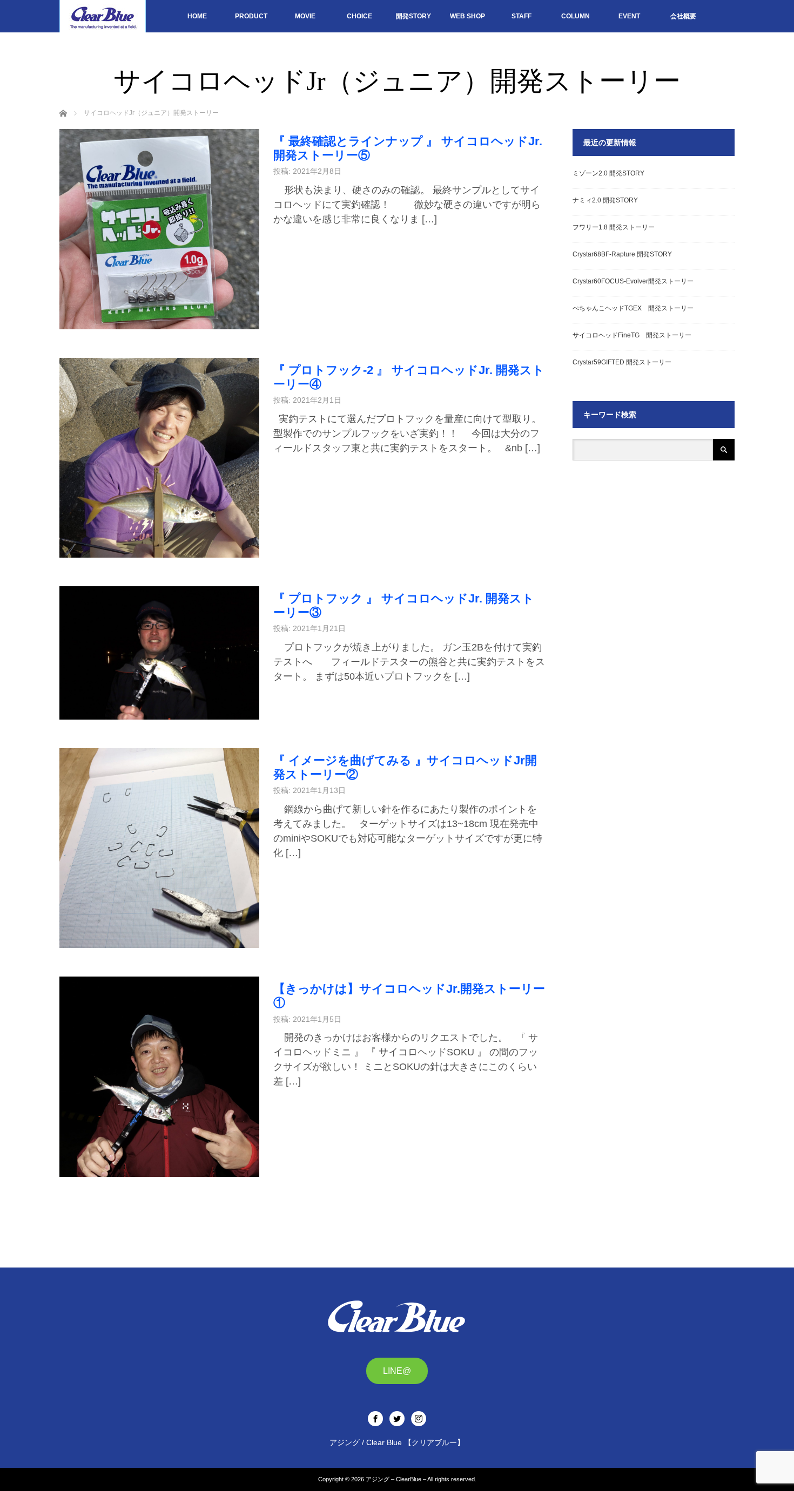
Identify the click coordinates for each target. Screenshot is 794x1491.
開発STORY (413, 16)
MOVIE (305, 16)
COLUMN (575, 16)
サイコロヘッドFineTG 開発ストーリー (632, 335)
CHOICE (359, 16)
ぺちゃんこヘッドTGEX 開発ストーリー (633, 308)
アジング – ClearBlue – (396, 1479)
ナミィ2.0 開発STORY (605, 200)
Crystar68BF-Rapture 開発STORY (622, 254)
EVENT (629, 16)
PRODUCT (251, 16)
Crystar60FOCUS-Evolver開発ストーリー (633, 281)
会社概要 (683, 16)
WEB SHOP (467, 16)
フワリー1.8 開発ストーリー (614, 227)
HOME (197, 16)
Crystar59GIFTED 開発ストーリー (622, 362)
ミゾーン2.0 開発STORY (608, 173)
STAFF (521, 16)
